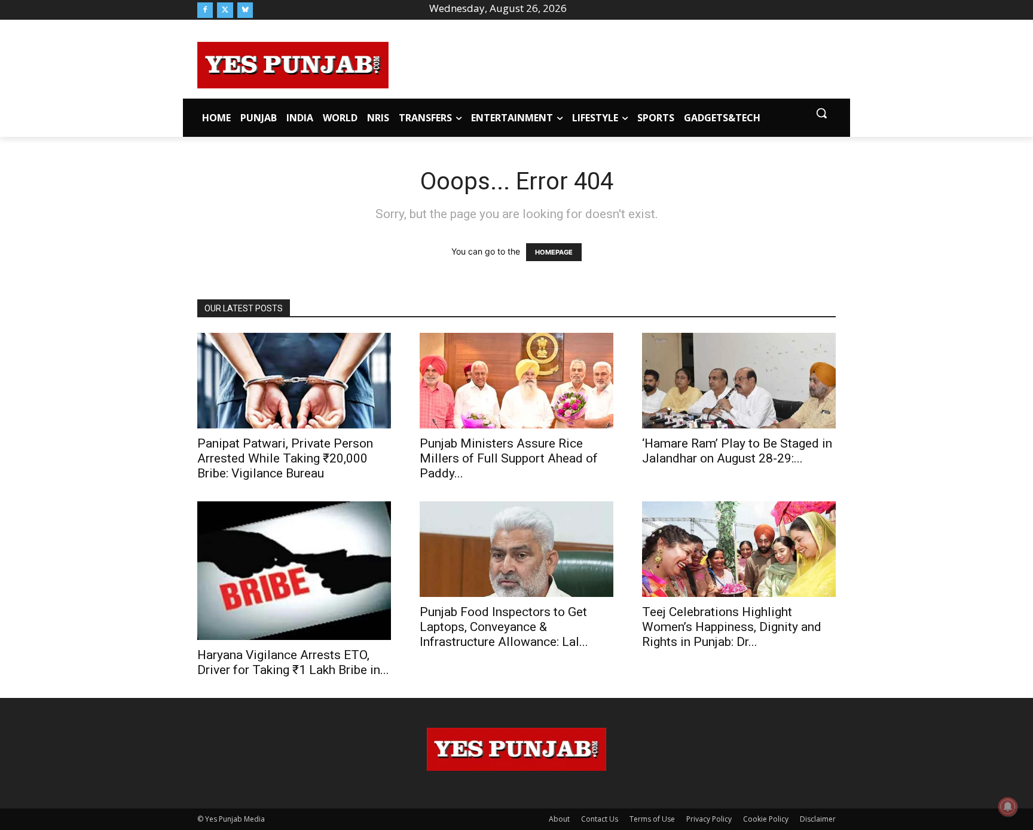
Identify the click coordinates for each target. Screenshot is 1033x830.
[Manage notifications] (1007, 806)
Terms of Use (652, 819)
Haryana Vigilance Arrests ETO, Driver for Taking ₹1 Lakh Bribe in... (293, 662)
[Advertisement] (612, 63)
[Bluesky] (245, 10)
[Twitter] (225, 10)
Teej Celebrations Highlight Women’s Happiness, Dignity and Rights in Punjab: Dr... (731, 627)
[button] (821, 113)
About (559, 819)
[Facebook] (205, 10)
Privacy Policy (709, 819)
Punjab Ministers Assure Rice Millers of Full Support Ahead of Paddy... (509, 458)
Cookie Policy (765, 819)
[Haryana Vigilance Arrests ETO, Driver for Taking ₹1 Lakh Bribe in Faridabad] (294, 570)
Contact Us (599, 819)
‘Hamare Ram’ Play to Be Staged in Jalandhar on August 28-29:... (737, 450)
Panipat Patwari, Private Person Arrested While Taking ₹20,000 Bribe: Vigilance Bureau (285, 458)
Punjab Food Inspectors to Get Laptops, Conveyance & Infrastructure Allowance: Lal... (504, 627)
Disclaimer (818, 819)
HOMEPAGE (554, 252)
